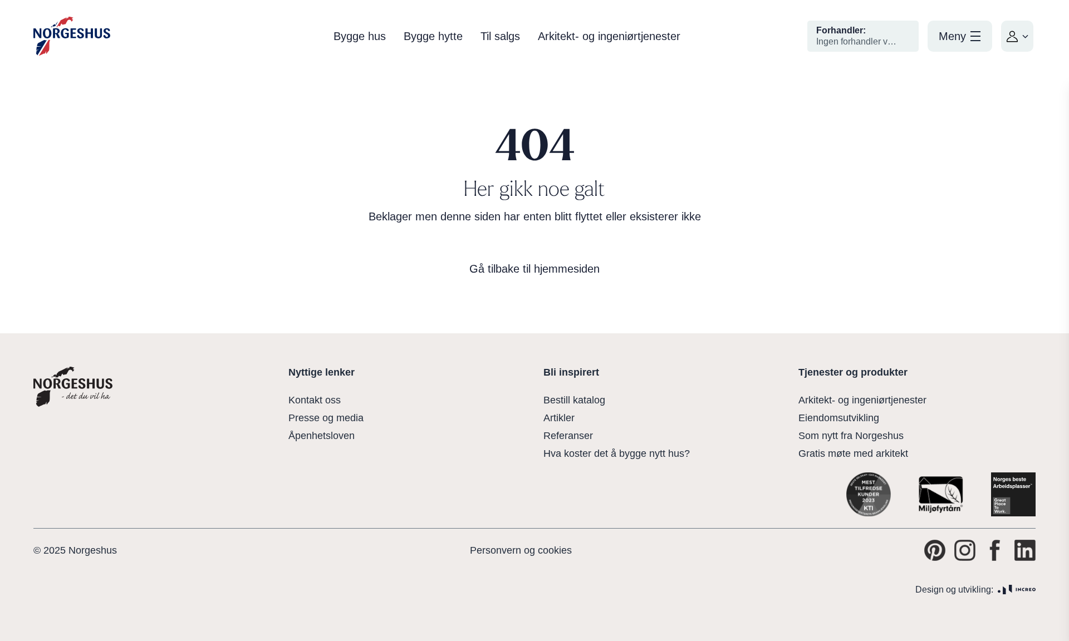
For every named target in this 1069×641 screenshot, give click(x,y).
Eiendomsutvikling (838, 417)
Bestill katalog (574, 400)
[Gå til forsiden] (71, 36)
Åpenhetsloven (321, 435)
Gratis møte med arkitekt (853, 453)
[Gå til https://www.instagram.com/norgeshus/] (964, 550)
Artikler (559, 417)
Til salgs (500, 36)
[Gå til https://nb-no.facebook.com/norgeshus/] (995, 550)
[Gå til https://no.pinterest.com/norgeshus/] (934, 550)
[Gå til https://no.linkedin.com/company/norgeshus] (1025, 550)
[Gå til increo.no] (1017, 589)
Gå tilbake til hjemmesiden (534, 269)
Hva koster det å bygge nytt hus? (616, 453)
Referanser (568, 435)
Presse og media (326, 417)
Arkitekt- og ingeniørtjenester (609, 36)
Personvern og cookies (521, 550)
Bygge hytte (433, 36)
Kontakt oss (314, 400)
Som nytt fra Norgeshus (851, 435)
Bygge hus (360, 36)
